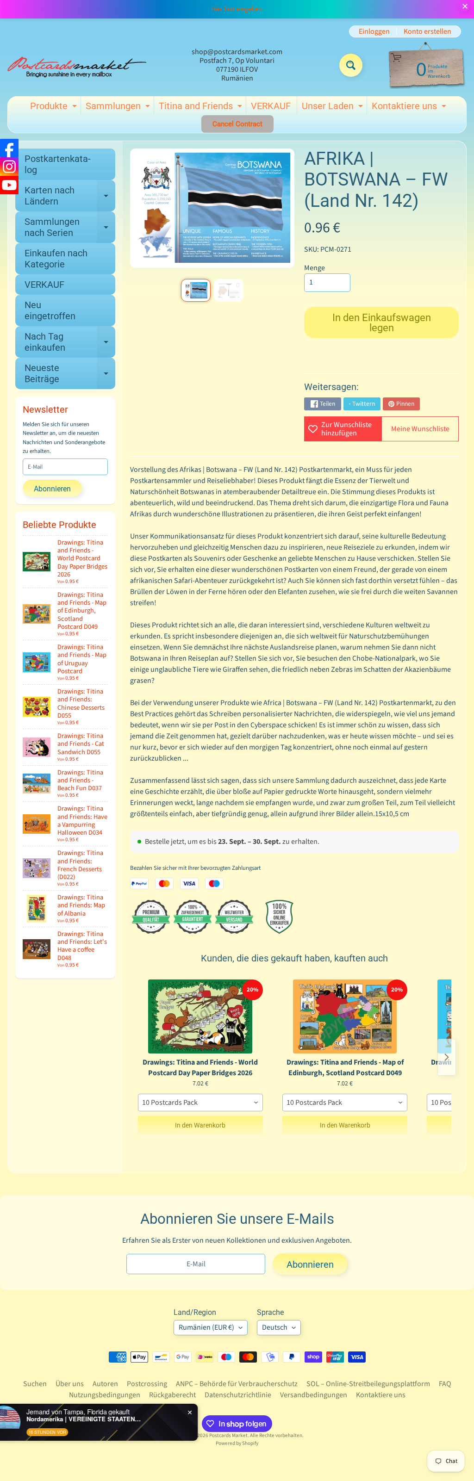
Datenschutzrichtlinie (238, 1395)
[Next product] (446, 1057)
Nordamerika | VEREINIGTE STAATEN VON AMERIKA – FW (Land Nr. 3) (109, 1419)
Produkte (54, 107)
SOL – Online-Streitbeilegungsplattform (368, 1384)
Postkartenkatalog (58, 164)
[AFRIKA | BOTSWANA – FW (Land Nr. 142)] (196, 290)
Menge (314, 268)
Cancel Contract (237, 124)
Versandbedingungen (313, 1395)
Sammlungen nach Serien (70, 227)
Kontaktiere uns (410, 107)
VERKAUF (271, 106)
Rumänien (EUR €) (206, 1327)
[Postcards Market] (76, 65)
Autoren (105, 1384)
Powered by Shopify (237, 1443)
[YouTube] (9, 185)
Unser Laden (333, 107)
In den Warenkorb (200, 1125)
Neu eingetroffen (50, 310)
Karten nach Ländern (70, 196)
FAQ (445, 1384)
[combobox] (200, 1102)
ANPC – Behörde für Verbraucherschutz (237, 1384)
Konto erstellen (427, 31)
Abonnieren (52, 488)
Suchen (35, 1384)
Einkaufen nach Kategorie (56, 259)
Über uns (70, 1384)
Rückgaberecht (172, 1395)
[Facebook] (9, 148)
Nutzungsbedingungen (104, 1395)
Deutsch (274, 1327)
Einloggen (374, 31)
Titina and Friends (201, 107)
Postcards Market (228, 1435)
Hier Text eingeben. (237, 9)
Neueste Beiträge (70, 373)
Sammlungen (119, 107)
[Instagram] (9, 166)
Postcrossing (147, 1384)
